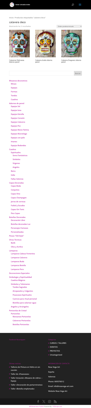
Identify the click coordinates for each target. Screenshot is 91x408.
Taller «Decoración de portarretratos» (27, 385)
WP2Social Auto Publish (36, 406)
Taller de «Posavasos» (20, 374)
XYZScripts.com (57, 406)
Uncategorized (56, 355)
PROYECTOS (55, 351)
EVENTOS (54, 347)
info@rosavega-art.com (63, 386)
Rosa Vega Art (61, 391)
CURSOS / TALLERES (58, 343)
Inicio (11, 17)
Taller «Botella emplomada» (23, 388)
